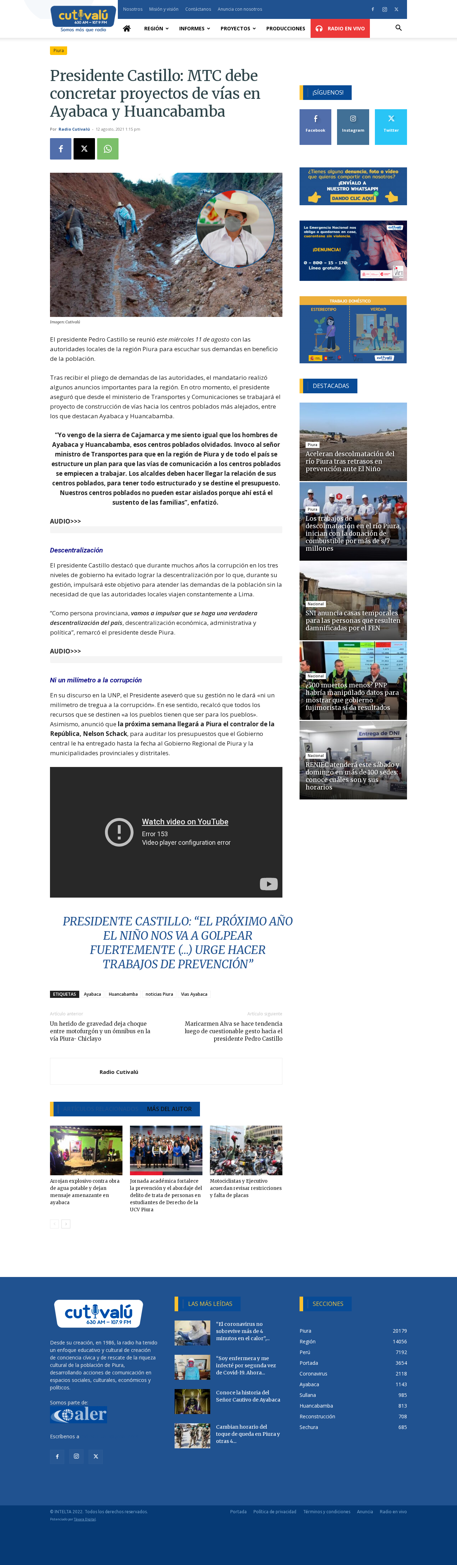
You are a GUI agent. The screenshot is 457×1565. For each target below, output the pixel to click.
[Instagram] (384, 9)
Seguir (353, 112)
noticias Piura (159, 994)
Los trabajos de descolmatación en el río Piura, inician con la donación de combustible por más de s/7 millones (353, 533)
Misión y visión (164, 9)
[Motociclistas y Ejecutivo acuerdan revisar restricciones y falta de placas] (246, 1151)
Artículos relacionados (101, 1109)
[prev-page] (54, 1224)
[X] (396, 9)
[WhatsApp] (108, 149)
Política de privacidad (274, 1511)
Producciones (285, 28)
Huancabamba (123, 994)
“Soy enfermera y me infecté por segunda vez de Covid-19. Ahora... (246, 1365)
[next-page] (65, 1224)
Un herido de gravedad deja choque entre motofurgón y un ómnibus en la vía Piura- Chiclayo (100, 1031)
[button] (398, 28)
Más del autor (169, 1109)
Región (153, 28)
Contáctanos (198, 9)
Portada (238, 1511)
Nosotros (132, 9)
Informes (192, 28)
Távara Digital (85, 1519)
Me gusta (316, 112)
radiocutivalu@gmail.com (110, 1436)
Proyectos (235, 28)
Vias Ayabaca (194, 994)
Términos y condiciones (326, 1511)
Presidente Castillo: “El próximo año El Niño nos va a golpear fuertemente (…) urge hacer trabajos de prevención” (178, 942)
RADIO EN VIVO (345, 28)
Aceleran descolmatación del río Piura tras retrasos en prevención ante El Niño (350, 461)
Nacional (316, 603)
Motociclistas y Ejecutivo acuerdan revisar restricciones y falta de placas (246, 1188)
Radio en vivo (393, 1511)
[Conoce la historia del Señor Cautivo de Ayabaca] (192, 1401)
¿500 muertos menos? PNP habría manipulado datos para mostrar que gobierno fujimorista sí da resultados (352, 696)
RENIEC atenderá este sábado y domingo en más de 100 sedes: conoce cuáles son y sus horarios (353, 776)
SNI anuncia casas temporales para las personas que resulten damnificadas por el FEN (353, 620)
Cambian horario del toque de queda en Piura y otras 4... (248, 1434)
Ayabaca (92, 994)
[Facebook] (372, 9)
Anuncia (365, 1511)
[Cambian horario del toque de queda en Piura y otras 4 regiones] (192, 1435)
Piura (59, 50)
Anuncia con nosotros (240, 9)
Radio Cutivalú (74, 129)
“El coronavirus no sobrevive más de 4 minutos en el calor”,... (243, 1331)
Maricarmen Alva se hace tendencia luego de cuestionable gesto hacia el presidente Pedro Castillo (233, 1031)
